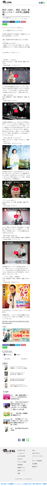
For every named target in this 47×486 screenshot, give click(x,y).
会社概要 (34, 463)
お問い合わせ (36, 453)
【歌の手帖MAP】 (37, 484)
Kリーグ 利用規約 (37, 460)
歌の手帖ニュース (21, 478)
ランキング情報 (22, 461)
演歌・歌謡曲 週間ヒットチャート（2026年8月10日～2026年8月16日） (19, 397)
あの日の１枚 (21, 450)
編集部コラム (21, 27)
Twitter (13, 21)
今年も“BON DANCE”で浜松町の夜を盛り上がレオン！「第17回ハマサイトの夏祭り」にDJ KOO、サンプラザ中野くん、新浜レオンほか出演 (20, 405)
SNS (33, 450)
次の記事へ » (24, 358)
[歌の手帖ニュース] (7, 2)
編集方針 (34, 466)
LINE (5, 24)
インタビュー (21, 453)
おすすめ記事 (21, 456)
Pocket (23, 21)
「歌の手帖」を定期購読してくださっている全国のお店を (16, 484)
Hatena (18, 21)
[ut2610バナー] (16, 335)
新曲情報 (20, 464)
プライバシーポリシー (37, 457)
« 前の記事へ (7, 358)
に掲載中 (44, 484)
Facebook (6, 21)
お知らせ (20, 459)
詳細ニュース (21, 470)
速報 (19, 473)
